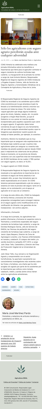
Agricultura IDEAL (7, 7)
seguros (16, 290)
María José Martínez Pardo (23, 60)
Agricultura (37, 60)
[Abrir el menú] (39, 6)
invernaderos (6, 290)
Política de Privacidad (10, 382)
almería (13, 287)
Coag (20, 287)
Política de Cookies (25, 382)
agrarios (5, 287)
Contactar (35, 382)
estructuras (30, 287)
